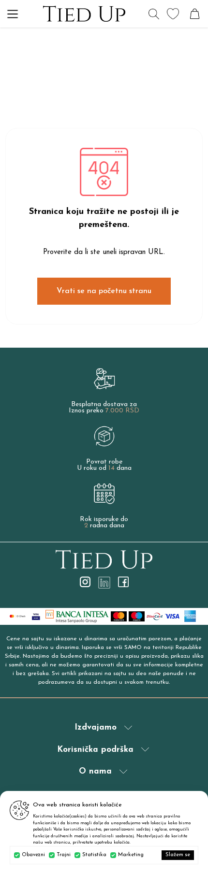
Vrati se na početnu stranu (104, 291)
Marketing (131, 855)
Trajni (64, 855)
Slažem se (177, 855)
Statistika (94, 855)
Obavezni (33, 855)
